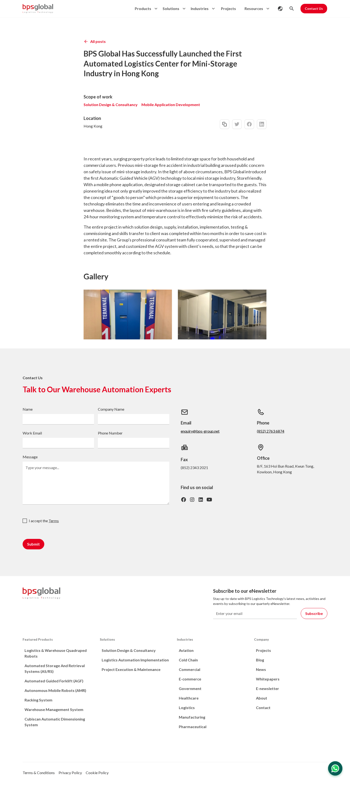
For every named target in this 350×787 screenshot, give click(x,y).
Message (30, 457)
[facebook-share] (249, 124)
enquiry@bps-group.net (200, 431)
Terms (54, 520)
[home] (38, 8)
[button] (145, 8)
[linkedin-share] (261, 124)
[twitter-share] (237, 124)
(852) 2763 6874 (270, 431)
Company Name (111, 409)
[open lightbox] (128, 314)
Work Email (32, 433)
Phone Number (110, 433)
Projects (228, 8)
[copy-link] (224, 124)
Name (28, 409)
